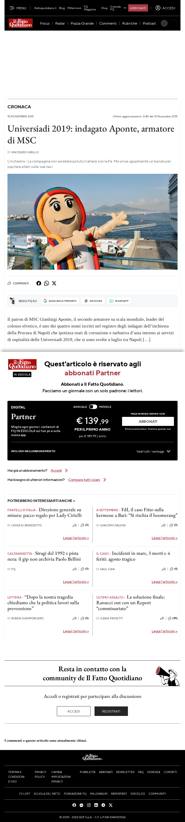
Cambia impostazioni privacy (61, 776)
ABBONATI (148, 421)
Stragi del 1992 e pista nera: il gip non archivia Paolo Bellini (44, 556)
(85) (175, 618)
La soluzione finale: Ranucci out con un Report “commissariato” (130, 603)
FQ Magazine (90, 8)
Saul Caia (105, 569)
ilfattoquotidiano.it (45, 8)
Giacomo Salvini (111, 525)
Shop (104, 8)
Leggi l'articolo (76, 537)
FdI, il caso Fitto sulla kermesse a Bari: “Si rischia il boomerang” (137, 512)
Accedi (73, 711)
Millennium (74, 8)
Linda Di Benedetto (24, 525)
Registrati (111, 711)
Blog (62, 8)
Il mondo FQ (115, 8)
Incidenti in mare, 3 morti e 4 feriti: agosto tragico (133, 556)
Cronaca (19, 106)
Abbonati (138, 8)
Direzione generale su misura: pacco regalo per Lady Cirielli (44, 512)
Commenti (21, 283)
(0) (87, 525)
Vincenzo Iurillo (23, 152)
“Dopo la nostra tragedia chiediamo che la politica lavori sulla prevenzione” (43, 603)
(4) (176, 568)
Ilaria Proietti (109, 618)
